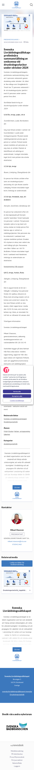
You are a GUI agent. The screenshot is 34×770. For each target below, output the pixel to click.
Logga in (17, 766)
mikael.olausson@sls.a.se (17, 541)
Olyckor (11, 431)
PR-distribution (17, 754)
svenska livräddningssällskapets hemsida (17, 691)
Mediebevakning (17, 751)
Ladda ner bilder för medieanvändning (17, 563)
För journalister (17, 760)
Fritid (6, 431)
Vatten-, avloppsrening (22, 431)
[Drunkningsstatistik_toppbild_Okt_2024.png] (17, 578)
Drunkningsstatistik (17, 694)
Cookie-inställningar (17, 400)
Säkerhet (7, 434)
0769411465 (17, 544)
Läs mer (17, 487)
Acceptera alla (17, 396)
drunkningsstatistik (10, 444)
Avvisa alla (17, 391)
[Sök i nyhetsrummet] (31, 4)
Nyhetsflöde (17, 763)
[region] (17, 385)
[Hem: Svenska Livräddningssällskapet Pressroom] (16, 4)
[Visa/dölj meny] (3, 4)
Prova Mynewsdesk (17, 757)
